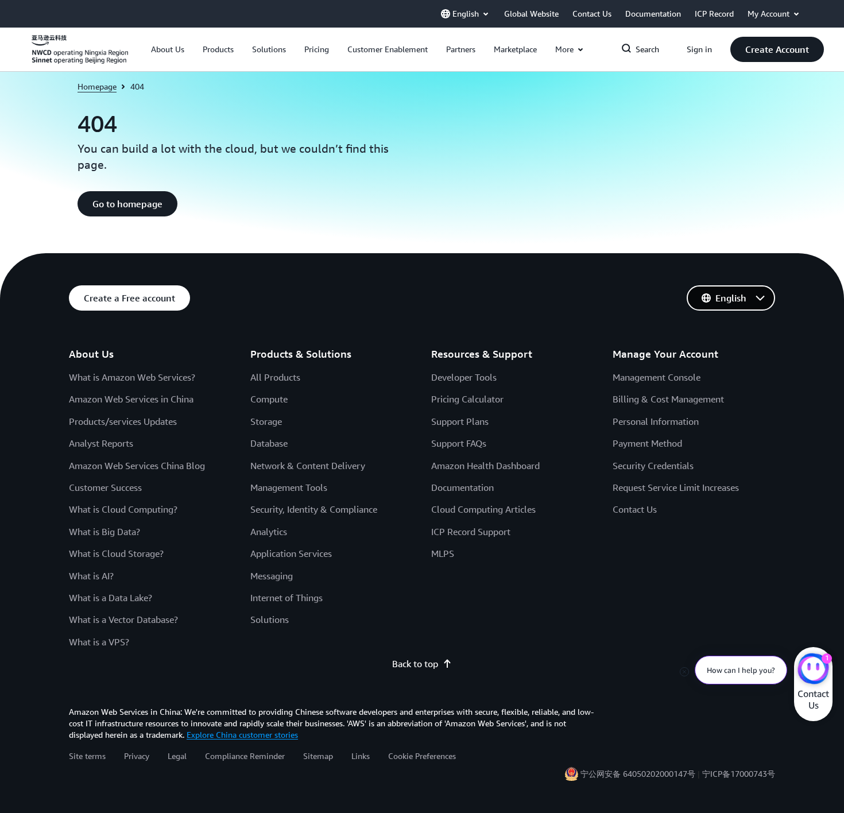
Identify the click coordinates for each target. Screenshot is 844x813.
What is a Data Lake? (110, 597)
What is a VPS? (99, 642)
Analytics (268, 531)
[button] (167, 49)
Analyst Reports (101, 443)
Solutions (269, 619)
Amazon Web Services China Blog (137, 465)
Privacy (136, 756)
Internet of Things (286, 597)
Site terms (87, 756)
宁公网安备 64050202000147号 (637, 774)
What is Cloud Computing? (123, 509)
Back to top (415, 663)
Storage (266, 421)
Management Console (656, 377)
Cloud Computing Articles (483, 509)
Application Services (291, 553)
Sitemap (318, 756)
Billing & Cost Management (668, 399)
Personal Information (656, 421)
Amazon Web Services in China (131, 399)
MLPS (442, 553)
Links (360, 756)
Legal (177, 756)
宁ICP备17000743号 (738, 774)
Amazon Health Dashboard (485, 465)
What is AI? (91, 576)
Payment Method (647, 443)
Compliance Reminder (245, 756)
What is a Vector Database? (123, 619)
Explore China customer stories (242, 735)
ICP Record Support (470, 531)
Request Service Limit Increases (676, 487)
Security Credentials (653, 465)
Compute (269, 399)
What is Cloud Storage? (116, 553)
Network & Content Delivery (307, 465)
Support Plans (460, 421)
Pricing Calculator (467, 399)
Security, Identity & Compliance (313, 509)
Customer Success (105, 487)
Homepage (97, 86)
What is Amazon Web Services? (132, 377)
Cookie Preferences (422, 756)
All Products (275, 377)
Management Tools (288, 487)
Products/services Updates (123, 421)
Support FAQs (458, 443)
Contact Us (635, 509)
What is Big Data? (104, 531)
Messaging (271, 576)
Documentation (462, 487)
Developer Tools (464, 377)
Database (269, 443)
